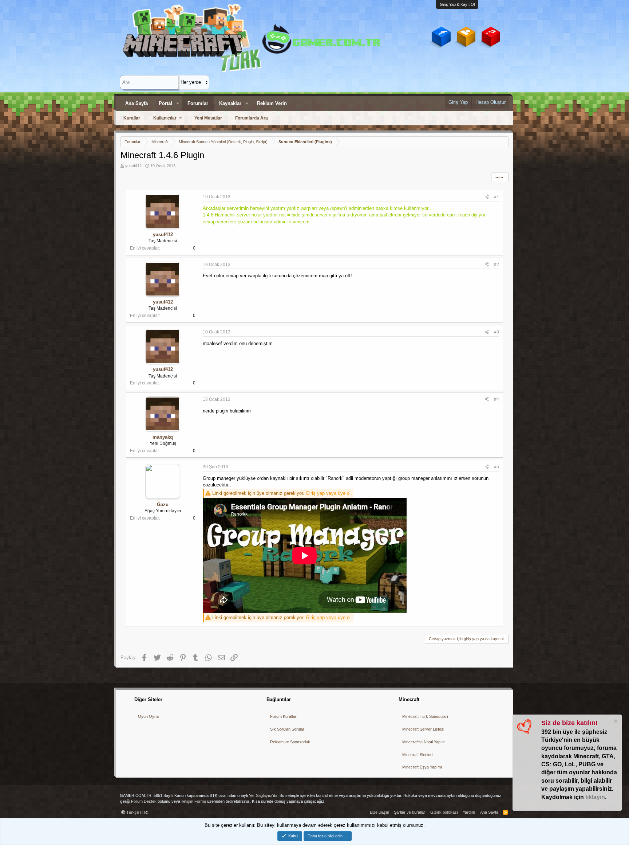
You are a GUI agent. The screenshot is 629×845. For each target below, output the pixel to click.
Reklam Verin (272, 103)
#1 (496, 196)
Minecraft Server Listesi (423, 729)
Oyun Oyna (148, 716)
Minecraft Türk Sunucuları (425, 716)
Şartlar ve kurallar (409, 812)
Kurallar (131, 118)
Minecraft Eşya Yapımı (422, 767)
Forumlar (197, 103)
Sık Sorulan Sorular (287, 729)
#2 (496, 264)
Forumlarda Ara (251, 118)
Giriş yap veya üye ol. (329, 493)
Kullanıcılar (165, 118)
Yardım (469, 812)
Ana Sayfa (136, 103)
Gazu (163, 504)
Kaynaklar (230, 103)
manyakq (163, 437)
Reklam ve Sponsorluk (290, 742)
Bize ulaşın (379, 812)
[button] (177, 103)
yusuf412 (133, 166)
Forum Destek (144, 801)
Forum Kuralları (283, 716)
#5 (496, 466)
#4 (496, 399)
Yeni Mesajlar (208, 118)
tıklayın (595, 797)
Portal (165, 103)
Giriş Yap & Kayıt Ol (457, 4)
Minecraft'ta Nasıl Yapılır (423, 742)
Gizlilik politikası (444, 812)
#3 (496, 332)
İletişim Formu (193, 801)
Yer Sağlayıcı (260, 795)
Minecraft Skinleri (417, 754)
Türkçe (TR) (137, 812)
